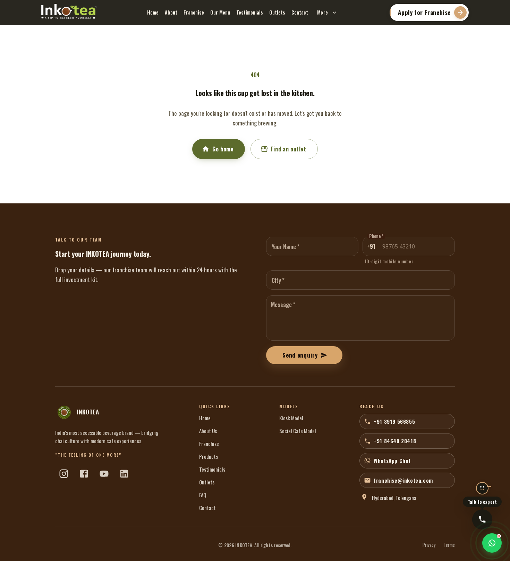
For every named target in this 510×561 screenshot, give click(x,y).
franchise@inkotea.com (403, 480)
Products (208, 456)
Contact (299, 12)
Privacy (429, 545)
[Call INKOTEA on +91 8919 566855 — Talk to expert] (482, 519)
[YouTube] (104, 473)
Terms (449, 545)
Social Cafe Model (297, 431)
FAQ (202, 495)
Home (153, 12)
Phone (376, 236)
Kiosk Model (291, 418)
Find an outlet (288, 149)
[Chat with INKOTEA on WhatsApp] (492, 543)
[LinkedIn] (124, 473)
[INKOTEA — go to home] (68, 11)
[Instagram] (64, 473)
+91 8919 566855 (394, 421)
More (322, 12)
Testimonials (249, 12)
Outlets (277, 12)
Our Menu (220, 12)
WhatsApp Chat (392, 460)
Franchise (194, 12)
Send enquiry (299, 355)
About (171, 12)
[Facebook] (84, 473)
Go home (222, 149)
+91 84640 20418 (395, 441)
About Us (208, 431)
